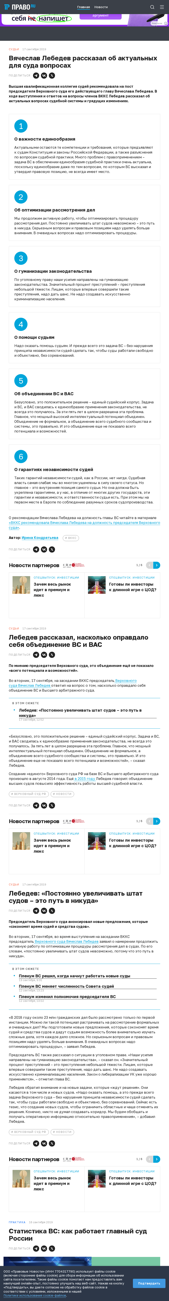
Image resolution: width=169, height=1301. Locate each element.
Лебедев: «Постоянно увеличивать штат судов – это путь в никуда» (80, 713)
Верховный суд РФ (30, 794)
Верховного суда (49, 941)
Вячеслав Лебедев (34, 685)
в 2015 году (85, 778)
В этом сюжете (25, 703)
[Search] (152, 7)
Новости (64, 794)
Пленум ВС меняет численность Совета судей (66, 986)
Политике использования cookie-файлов (35, 1295)
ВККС (72, 538)
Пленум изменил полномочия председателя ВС (67, 996)
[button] (36, 75)
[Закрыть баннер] (88, 1260)
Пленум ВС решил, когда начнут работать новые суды (74, 975)
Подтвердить (149, 1283)
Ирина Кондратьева (40, 537)
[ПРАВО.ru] (19, 7)
